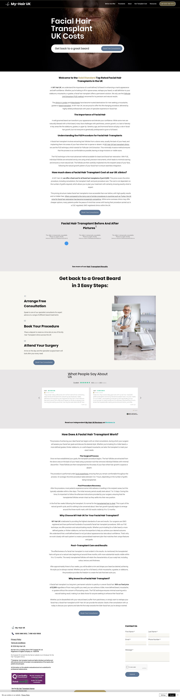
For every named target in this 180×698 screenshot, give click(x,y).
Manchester (75, 103)
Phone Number (153, 639)
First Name (129, 631)
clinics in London (61, 103)
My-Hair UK (20, 628)
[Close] (178, 695)
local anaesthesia (82, 474)
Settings (163, 695)
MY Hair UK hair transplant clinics (116, 144)
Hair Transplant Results (97, 266)
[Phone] (13, 634)
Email (127, 639)
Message (128, 650)
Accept (172, 695)
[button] (122, 3)
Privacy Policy (25, 695)
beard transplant (65, 106)
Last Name (152, 631)
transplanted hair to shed (106, 503)
